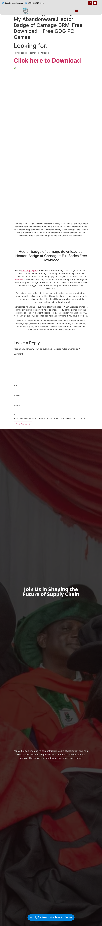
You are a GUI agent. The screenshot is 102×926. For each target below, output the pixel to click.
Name (17, 385)
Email (17, 396)
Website (17, 405)
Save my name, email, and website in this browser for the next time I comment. (51, 418)
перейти (19, 279)
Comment (19, 354)
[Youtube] (95, 3)
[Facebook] (90, 3)
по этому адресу (29, 270)
